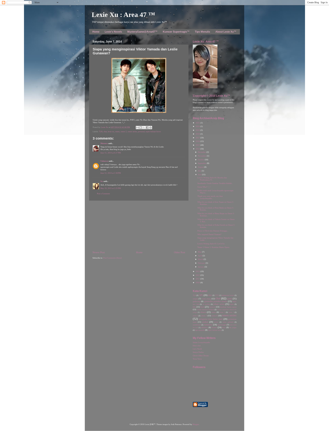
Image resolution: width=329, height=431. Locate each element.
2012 (198, 275)
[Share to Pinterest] (150, 127)
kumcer (212, 307)
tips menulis (200, 330)
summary (208, 325)
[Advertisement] (138, 225)
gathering (196, 301)
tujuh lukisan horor (153, 132)
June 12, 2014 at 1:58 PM (110, 173)
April (200, 256)
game (229, 298)
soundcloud (197, 325)
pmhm (205, 322)
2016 (198, 141)
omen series (132, 132)
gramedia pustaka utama (215, 301)
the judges (232, 327)
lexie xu (111, 132)
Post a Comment (103, 194)
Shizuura (104, 143)
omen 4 (195, 316)
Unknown (104, 161)
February (202, 263)
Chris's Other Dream (201, 356)
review (216, 322)
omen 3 (231, 312)
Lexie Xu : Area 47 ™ (123, 15)
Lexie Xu (105, 127)
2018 (198, 134)
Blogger (196, 424)
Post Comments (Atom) (112, 258)
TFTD (217, 295)
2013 (198, 271)
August (201, 167)
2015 (198, 145)
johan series (219, 304)
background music (228, 295)
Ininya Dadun (198, 352)
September (202, 163)
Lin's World (197, 349)
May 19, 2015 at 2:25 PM (110, 188)
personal (141, 132)
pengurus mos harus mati (211, 319)
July (200, 171)
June (200, 175)
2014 (198, 149)
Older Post (179, 252)
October (201, 160)
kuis (202, 307)
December (202, 152)
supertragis (221, 325)
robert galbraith (228, 322)
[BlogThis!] (140, 127)
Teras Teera (197, 359)
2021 (198, 123)
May (200, 252)
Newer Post (99, 252)
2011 (198, 279)
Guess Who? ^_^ (203, 187)
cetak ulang (206, 299)
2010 (198, 283)
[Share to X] (144, 127)
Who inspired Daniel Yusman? (209, 234)
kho (194, 307)
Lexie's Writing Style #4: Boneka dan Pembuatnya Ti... (212, 179)
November (202, 156)
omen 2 (124, 132)
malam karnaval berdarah (205, 309)
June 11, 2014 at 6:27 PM (110, 153)
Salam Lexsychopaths (201, 342)
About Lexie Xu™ (225, 31)
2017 (198, 138)
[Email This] (137, 127)
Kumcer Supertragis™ (176, 31)
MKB (210, 295)
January (201, 267)
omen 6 (214, 316)
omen (117, 132)
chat (105, 132)
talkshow (204, 327)
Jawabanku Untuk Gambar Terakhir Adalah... (215, 183)
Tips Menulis (202, 31)
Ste (101, 181)
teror (224, 327)
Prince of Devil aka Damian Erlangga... (213, 231)
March (201, 259)
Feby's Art (197, 346)
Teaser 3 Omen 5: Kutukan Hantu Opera (213, 247)
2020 (198, 126)
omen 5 (204, 316)
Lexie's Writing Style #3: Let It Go (211, 244)
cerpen (195, 299)
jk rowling (206, 304)
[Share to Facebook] (147, 127)
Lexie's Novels (113, 31)
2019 (198, 130)
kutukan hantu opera (228, 307)
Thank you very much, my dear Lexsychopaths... (210, 197)
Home (95, 31)
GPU (201, 295)
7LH (100, 132)
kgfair (232, 304)
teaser (214, 327)
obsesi (203, 312)
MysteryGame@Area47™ (142, 31)
